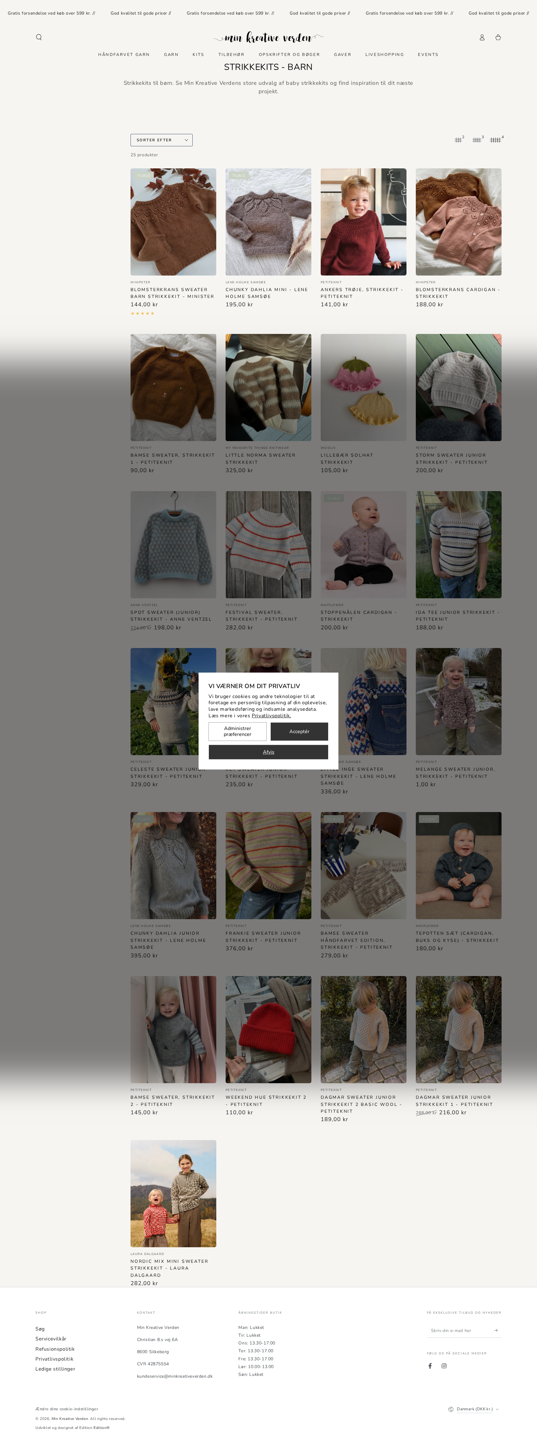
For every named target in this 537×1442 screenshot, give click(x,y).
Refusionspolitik (55, 1349)
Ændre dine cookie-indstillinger (67, 1409)
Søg (40, 1329)
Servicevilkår (51, 1338)
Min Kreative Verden (70, 1418)
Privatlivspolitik (54, 1359)
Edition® (102, 1427)
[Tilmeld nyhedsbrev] (498, 1330)
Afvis (268, 752)
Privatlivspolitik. (271, 715)
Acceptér (299, 731)
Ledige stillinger (55, 1369)
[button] (39, 37)
